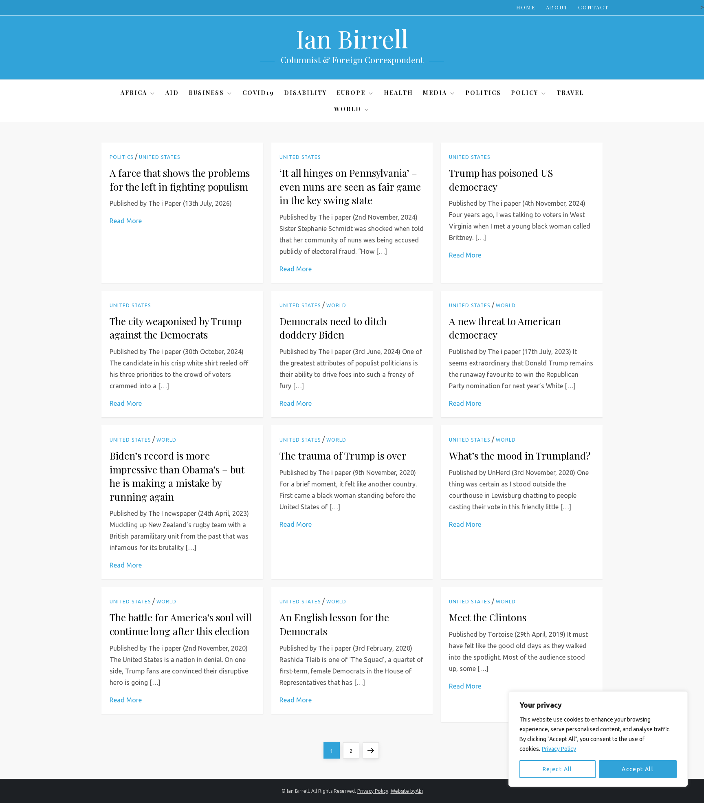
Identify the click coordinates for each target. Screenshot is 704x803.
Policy (524, 93)
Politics (483, 93)
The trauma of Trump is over (343, 455)
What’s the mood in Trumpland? (519, 455)
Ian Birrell (352, 38)
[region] (598, 739)
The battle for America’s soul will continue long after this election (181, 624)
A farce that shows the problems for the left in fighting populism (180, 179)
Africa (134, 93)
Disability (305, 93)
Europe (351, 93)
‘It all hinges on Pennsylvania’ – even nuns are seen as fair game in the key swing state (350, 186)
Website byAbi (407, 791)
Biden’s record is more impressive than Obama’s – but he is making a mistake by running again (177, 476)
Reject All (557, 769)
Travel (570, 93)
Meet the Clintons (487, 617)
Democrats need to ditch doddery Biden (333, 328)
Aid (172, 93)
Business (206, 93)
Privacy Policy (559, 749)
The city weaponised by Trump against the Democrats (176, 328)
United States (159, 157)
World (347, 109)
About (557, 7)
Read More (126, 220)
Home (526, 7)
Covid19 (258, 93)
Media (435, 93)
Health (398, 93)
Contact (593, 7)
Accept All (637, 769)
